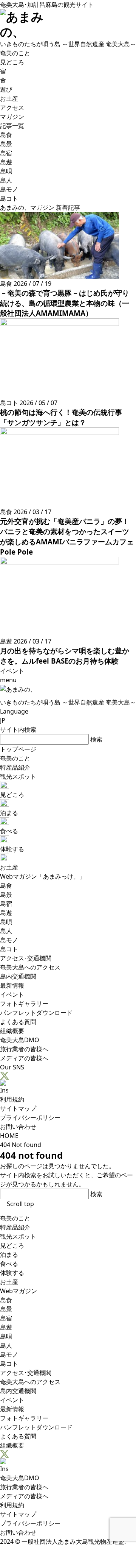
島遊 (6, 1327)
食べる (9, 1263)
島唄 (6, 1336)
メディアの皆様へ (24, 1496)
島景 (6, 1309)
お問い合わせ (18, 1126)
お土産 (9, 1282)
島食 (6, 1300)
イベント (12, 1400)
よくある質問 (18, 1436)
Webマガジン (18, 1291)
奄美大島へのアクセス (30, 1382)
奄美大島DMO (19, 1478)
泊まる (9, 1254)
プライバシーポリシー (30, 1117)
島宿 (6, 1318)
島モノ (9, 1354)
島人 (6, 1345)
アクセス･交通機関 (25, 1372)
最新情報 (12, 1409)
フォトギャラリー (24, 1418)
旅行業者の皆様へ (24, 1487)
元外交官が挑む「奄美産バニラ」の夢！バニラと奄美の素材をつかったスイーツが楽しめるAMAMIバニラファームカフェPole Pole (67, 536)
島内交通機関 (18, 1391)
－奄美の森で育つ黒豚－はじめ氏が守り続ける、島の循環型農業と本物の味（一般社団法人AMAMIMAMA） (64, 303)
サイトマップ (18, 1108)
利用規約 (12, 1099)
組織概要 (12, 1445)
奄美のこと (15, 1218)
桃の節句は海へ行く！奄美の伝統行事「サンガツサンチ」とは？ (61, 417)
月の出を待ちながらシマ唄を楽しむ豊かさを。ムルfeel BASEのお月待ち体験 (64, 655)
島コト (9, 1363)
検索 (96, 739)
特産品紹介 (15, 1227)
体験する (12, 1273)
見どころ (12, 1245)
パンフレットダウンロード (36, 1427)
